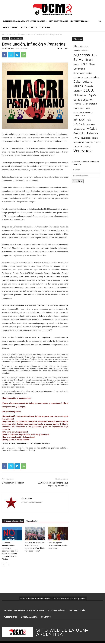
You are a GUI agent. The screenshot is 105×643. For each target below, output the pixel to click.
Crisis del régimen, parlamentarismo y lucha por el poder (57, 545)
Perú (76, 137)
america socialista (81, 50)
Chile (84, 63)
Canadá (76, 64)
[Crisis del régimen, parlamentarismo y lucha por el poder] (58, 533)
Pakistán (79, 133)
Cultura (87, 81)
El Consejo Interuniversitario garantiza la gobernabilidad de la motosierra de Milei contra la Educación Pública (10, 551)
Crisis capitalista (92, 77)
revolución (85, 138)
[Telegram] (17, 54)
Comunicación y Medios (82, 73)
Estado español (83, 99)
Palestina (92, 133)
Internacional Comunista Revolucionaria (24, 21)
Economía (89, 86)
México (92, 128)
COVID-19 (78, 77)
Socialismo (79, 142)
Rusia (95, 137)
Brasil (89, 59)
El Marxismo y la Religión (13, 483)
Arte (94, 55)
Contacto (45, 27)
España (92, 95)
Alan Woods (81, 46)
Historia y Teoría (79, 21)
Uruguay (87, 147)
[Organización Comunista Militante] (52, 9)
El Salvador (80, 95)
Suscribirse (77, 181)
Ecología (78, 85)
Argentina (82, 54)
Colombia (79, 68)
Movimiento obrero (25, 34)
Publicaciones (10, 27)
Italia (89, 120)
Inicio (4, 34)
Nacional (12, 34)
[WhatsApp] (23, 54)
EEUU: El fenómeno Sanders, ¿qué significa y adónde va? (53, 484)
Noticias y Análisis (58, 21)
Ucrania (78, 146)
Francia (77, 103)
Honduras (79, 108)
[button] (100, 21)
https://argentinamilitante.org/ (31, 502)
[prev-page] (3, 564)
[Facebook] (4, 54)
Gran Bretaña (90, 103)
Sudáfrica (89, 142)
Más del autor (32, 521)
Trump (97, 142)
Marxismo (79, 128)
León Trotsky (79, 124)
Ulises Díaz (9, 48)
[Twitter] (11, 54)
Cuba (77, 81)
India (88, 108)
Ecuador (77, 90)
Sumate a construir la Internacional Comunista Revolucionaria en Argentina (52, 598)
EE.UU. (88, 90)
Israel (82, 119)
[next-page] (8, 564)
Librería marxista (28, 27)
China (92, 64)
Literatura (91, 124)
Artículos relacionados (13, 521)
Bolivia (78, 59)
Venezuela (83, 150)
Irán (75, 119)
